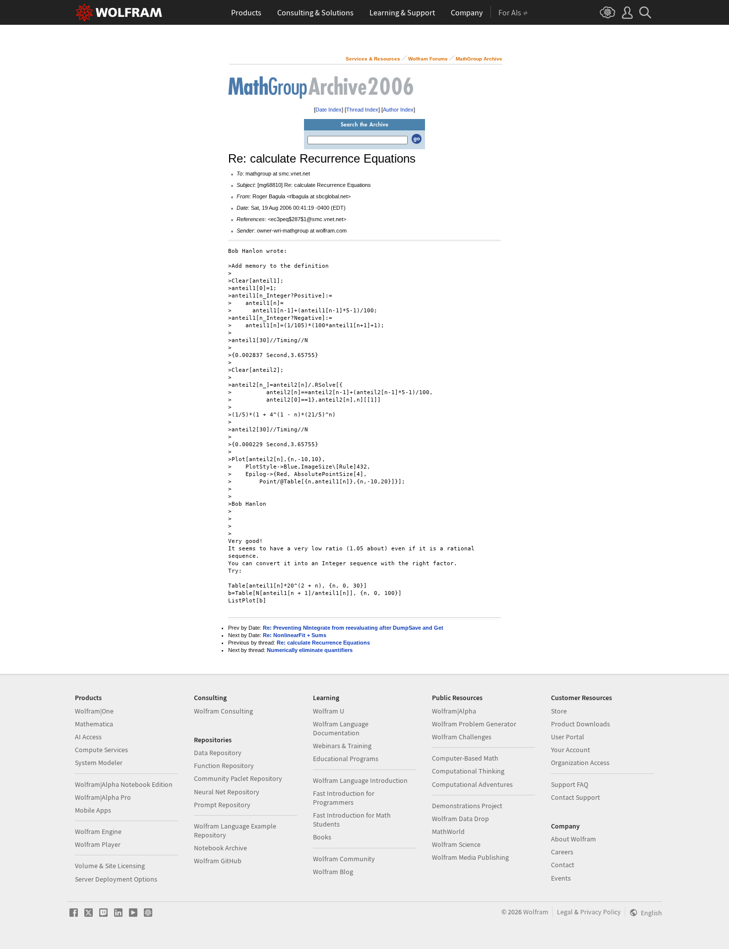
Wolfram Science (456, 844)
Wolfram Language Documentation (340, 728)
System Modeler (98, 762)
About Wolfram (573, 838)
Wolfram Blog (333, 871)
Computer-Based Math (465, 758)
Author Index (398, 110)
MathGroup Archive (479, 58)
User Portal (567, 736)
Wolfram (535, 911)
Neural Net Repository (226, 791)
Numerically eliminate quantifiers (310, 650)
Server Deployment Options (116, 879)
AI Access (88, 736)
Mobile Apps (93, 810)
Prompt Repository (222, 804)
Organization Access (580, 762)
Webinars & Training (342, 745)
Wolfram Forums (428, 58)
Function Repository (224, 765)
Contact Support (575, 797)
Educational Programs (345, 758)
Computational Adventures (472, 784)
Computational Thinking (468, 771)
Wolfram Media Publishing (470, 857)
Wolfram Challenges (461, 736)
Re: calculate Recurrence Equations (323, 643)
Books (322, 836)
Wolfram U (328, 711)
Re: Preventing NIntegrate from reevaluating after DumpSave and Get (353, 628)
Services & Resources (373, 58)
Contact (562, 864)
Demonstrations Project (467, 805)
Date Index (328, 110)
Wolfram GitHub (218, 860)
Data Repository (218, 752)
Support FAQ (569, 784)
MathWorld (448, 831)
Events (561, 878)
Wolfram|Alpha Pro (103, 797)
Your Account (570, 749)
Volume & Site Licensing (110, 865)
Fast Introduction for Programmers (343, 798)
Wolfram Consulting (223, 711)
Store (559, 711)
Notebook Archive (220, 847)
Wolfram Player (98, 844)
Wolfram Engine (98, 831)
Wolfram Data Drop (460, 818)
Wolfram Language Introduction (360, 780)
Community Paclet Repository (238, 778)
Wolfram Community (344, 858)
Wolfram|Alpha (454, 711)
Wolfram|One (94, 711)
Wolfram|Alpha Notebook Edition (124, 784)
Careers (562, 851)
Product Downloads (580, 723)
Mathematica (94, 723)
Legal (565, 911)
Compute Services (101, 749)
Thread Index (362, 110)
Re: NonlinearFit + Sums (294, 635)
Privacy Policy (600, 911)
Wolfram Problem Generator (474, 723)
